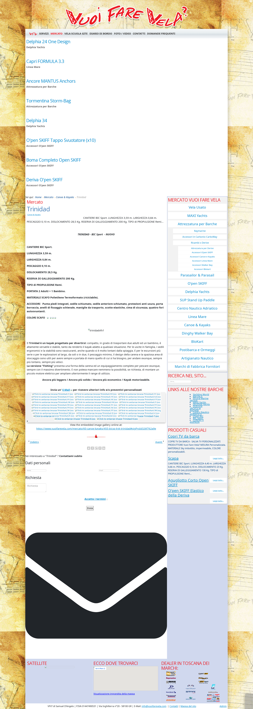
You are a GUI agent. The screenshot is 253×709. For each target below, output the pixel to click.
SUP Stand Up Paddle (197, 300)
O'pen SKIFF (197, 283)
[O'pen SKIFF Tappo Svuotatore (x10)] (126, 147)
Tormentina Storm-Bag (48, 101)
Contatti (139, 33)
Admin (223, 706)
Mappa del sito (188, 706)
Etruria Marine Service (199, 399)
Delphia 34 (36, 120)
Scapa (173, 458)
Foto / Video (122, 33)
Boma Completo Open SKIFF (53, 160)
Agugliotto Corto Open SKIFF (188, 482)
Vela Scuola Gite (76, 33)
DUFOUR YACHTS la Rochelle (196, 408)
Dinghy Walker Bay (197, 333)
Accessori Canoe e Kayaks (202, 256)
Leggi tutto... (218, 458)
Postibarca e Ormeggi (197, 349)
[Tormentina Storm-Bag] (126, 107)
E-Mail (66, 390)
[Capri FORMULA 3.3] (126, 68)
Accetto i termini (95, 499)
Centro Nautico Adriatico (197, 308)
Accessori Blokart (202, 269)
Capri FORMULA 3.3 (45, 61)
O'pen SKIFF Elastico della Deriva (186, 493)
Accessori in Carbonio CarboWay (199, 236)
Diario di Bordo (101, 33)
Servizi (44, 33)
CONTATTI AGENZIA (197, 421)
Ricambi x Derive (200, 242)
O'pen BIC (198, 416)
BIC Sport (198, 418)
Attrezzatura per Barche (197, 223)
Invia (90, 508)
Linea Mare (197, 316)
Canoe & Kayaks (34, 214)
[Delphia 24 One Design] (126, 48)
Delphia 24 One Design (48, 41)
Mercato (56, 33)
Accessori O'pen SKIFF (202, 252)
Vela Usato (197, 207)
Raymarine (200, 230)
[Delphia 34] (126, 127)
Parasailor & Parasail (197, 275)
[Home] (126, 16)
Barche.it (197, 396)
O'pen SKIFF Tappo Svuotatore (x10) (60, 140)
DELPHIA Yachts (201, 404)
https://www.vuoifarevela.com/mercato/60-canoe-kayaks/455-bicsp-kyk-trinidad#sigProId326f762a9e (96, 428)
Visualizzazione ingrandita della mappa (114, 693)
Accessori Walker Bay (202, 265)
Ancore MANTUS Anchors (51, 81)
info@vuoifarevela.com (154, 706)
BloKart (197, 341)
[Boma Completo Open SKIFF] (126, 166)
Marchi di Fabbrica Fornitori (197, 366)
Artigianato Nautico (197, 358)
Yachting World (201, 394)
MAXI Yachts (197, 215)
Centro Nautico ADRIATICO (199, 413)
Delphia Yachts (197, 291)
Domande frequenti (161, 33)
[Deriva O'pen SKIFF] (126, 186)
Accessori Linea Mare (202, 260)
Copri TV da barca (183, 436)
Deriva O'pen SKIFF (44, 180)
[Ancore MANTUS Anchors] (126, 88)
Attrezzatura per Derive (202, 248)
